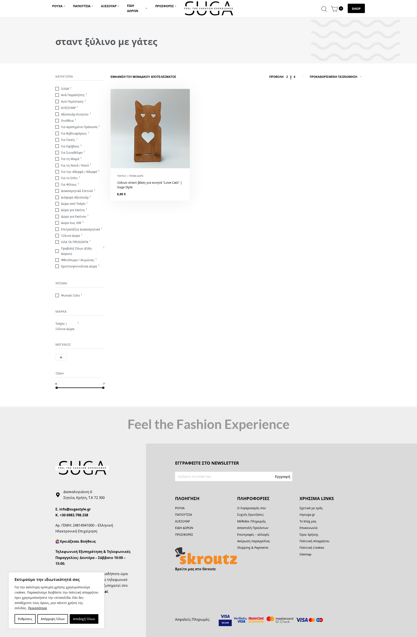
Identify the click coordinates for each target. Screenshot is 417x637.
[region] (56, 600)
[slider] (56, 388)
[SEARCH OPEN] (324, 8)
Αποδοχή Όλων (84, 619)
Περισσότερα (37, 608)
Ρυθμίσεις (25, 619)
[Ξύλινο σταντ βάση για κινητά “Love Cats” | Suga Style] (150, 128)
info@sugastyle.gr (75, 509)
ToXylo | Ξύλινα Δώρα (130, 176)
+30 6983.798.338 (74, 515)
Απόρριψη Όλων (53, 619)
